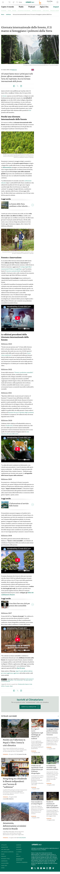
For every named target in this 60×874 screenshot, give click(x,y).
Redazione (14, 70)
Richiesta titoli (5, 858)
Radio (21, 7)
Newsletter (13, 2)
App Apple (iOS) (5, 849)
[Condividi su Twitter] (17, 86)
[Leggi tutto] (58, 716)
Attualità (4, 845)
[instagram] (47, 868)
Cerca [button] (20, 2)
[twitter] (35, 868)
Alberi (11, 686)
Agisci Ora (44, 7)
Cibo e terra (46, 10)
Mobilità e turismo (36, 10)
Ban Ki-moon (21, 668)
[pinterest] (38, 868)
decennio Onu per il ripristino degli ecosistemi (21, 412)
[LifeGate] (30, 2)
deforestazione (7, 167)
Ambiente (3, 10)
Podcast (31, 7)
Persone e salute (54, 10)
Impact (56, 7)
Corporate (4, 861)
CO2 (30, 110)
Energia (14, 10)
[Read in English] (32, 70)
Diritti (9, 10)
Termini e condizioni (21, 862)
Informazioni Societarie (20, 859)
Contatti (18, 847)
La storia (19, 852)
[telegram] (53, 868)
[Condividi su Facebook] (14, 86)
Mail (17, 854)
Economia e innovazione (24, 10)
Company (18, 845)
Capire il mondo (7, 7)
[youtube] (44, 868)
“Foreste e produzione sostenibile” (23, 372)
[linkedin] (50, 868)
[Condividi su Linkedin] (21, 86)
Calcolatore (4, 863)
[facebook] (32, 868)
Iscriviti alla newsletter (28, 707)
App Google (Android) (7, 852)
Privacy (18, 856)
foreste (4, 96)
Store (10, 2)
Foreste (7, 686)
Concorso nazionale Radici (13, 271)
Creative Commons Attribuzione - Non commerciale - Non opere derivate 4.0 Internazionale (17, 680)
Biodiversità (21, 684)
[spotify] (41, 868)
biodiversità (9, 425)
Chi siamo (19, 849)
